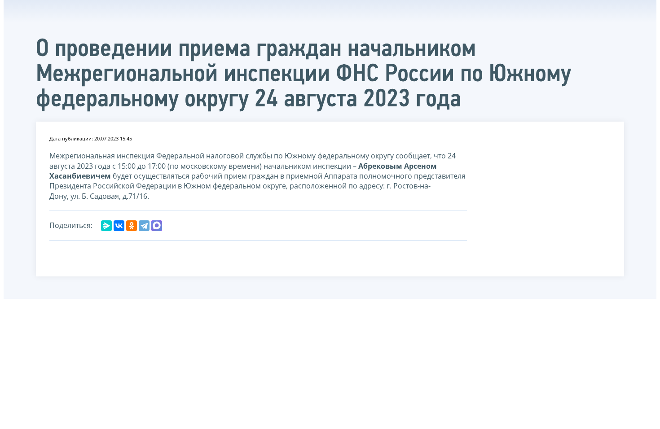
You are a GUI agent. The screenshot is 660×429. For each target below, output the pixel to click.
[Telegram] (144, 225)
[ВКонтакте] (119, 225)
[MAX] (156, 225)
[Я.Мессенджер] (106, 225)
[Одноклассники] (131, 225)
